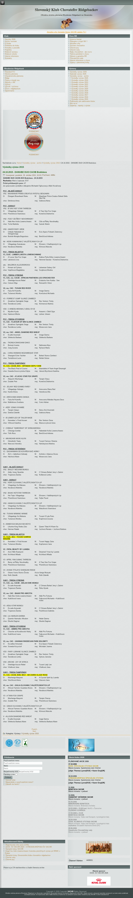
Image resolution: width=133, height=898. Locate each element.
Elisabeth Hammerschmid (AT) (88, 825)
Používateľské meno (11, 761)
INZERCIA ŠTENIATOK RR (98, 842)
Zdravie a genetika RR (78, 56)
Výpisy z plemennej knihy (79, 62)
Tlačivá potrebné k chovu (79, 54)
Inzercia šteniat (75, 39)
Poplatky (8, 50)
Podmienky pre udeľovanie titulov (82, 101)
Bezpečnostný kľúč (11, 771)
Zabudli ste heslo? (12, 784)
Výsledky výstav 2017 (79, 95)
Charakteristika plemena (14, 76)
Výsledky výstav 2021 (79, 86)
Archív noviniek (11, 41)
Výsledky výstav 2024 (79, 80)
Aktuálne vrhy (75, 43)
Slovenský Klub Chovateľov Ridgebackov (66, 9)
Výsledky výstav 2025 (79, 78)
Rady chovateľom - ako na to (81, 52)
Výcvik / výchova (11, 86)
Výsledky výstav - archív (79, 76)
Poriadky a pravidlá (12, 48)
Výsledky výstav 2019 (79, 91)
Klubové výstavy (11, 52)
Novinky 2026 (10, 39)
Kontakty (8, 58)
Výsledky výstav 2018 (79, 93)
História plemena (11, 74)
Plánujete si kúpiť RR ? (78, 41)
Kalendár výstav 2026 (78, 74)
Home (19, 163)
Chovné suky (75, 50)
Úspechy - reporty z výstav (80, 106)
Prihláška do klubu (12, 46)
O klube (8, 43)
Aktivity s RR (10, 82)
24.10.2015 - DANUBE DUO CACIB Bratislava (25, 172)
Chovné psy (74, 48)
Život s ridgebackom (12, 89)
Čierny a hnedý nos (12, 80)
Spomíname (9, 91)
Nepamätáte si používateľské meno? (19, 782)
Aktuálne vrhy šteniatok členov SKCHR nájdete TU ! (66, 32)
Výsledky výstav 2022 (79, 84)
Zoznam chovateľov (77, 46)
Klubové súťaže (11, 54)
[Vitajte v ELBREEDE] (81, 740)
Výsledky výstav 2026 (78, 72)
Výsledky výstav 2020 (79, 89)
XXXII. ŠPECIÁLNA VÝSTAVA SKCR (83, 766)
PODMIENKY (34, 131)
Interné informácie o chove (80, 60)
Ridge (7, 78)
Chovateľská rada (76, 58)
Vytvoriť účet (10, 780)
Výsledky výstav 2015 (79, 99)
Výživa (7, 84)
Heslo (6, 766)
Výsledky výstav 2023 (79, 82)
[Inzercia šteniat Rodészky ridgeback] (99, 853)
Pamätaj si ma (9, 774)
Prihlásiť (8, 777)
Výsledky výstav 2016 (79, 97)
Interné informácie (12, 56)
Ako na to (73, 103)
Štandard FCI (10, 72)
